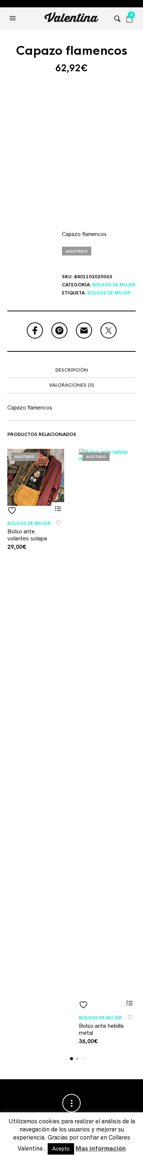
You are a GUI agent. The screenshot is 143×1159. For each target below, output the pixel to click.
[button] (13, 18)
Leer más (57, 508)
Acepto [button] (61, 1149)
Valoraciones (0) (71, 385)
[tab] (71, 370)
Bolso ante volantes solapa (27, 535)
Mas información (101, 1148)
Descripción (71, 370)
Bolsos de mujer (114, 285)
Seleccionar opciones (129, 1003)
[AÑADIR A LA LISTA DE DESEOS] (35, 510)
